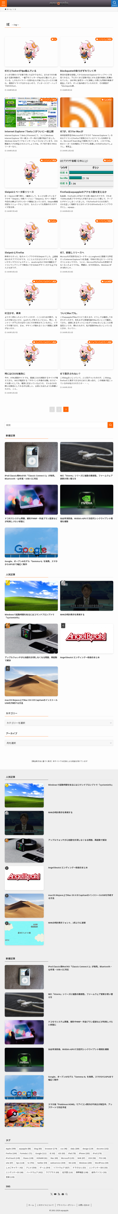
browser (51, 1148)
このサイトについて (45, 1205)
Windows (85, 1162)
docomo (103, 1148)
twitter (42, 1162)
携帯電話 (82, 1172)
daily (75, 1148)
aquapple (25, 1148)
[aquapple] (59, 3)
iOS (61, 1153)
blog (38, 1148)
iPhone (84, 1153)
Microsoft (67, 1158)
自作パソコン (99, 1172)
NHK (81, 1158)
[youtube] (55, 1194)
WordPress (101, 1162)
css (63, 1148)
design (88, 1148)
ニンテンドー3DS (98, 1167)
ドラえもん (79, 1167)
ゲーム (45, 1167)
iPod (97, 1153)
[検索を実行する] (110, 425)
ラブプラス (52, 1172)
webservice (57, 1162)
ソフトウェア (61, 1167)
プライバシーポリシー (66, 1205)
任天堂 (67, 1172)
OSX (92, 1158)
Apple (11, 1148)
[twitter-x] (51, 1194)
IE (52, 1153)
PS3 (102, 1158)
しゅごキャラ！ (14, 1167)
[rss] (59, 1194)
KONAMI (42, 1158)
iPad (72, 1153)
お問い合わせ (84, 1205)
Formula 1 (26, 1153)
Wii (72, 1162)
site (9, 1162)
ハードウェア (35, 1172)
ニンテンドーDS (14, 1172)
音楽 (10, 1177)
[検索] (66, 1194)
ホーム (31, 1205)
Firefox (11, 1153)
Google (40, 1153)
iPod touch (13, 1158)
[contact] (62, 1194)
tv (31, 1162)
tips (20, 1162)
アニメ (31, 1167)
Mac (54, 1158)
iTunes (28, 1158)
